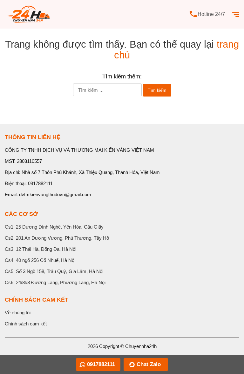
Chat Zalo (149, 364)
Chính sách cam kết (26, 323)
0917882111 (40, 183)
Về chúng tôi (17, 312)
